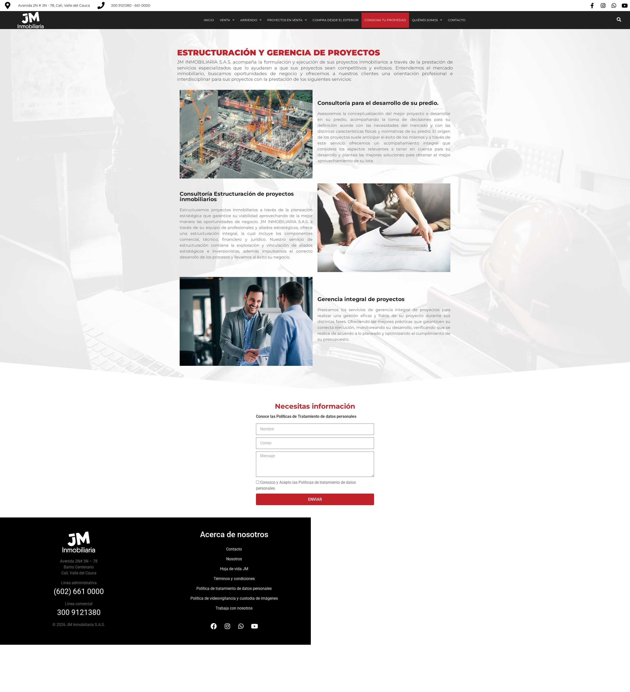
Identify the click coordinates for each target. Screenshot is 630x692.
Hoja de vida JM (234, 568)
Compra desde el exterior (336, 20)
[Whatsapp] (613, 5)
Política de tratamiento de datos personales (234, 588)
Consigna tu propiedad (385, 20)
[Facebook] (214, 626)
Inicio (209, 20)
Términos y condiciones (234, 578)
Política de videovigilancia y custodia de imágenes (234, 598)
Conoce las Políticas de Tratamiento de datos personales (306, 416)
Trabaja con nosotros (234, 608)
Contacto (456, 20)
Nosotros (234, 559)
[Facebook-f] (592, 5)
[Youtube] (624, 5)
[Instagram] (603, 5)
